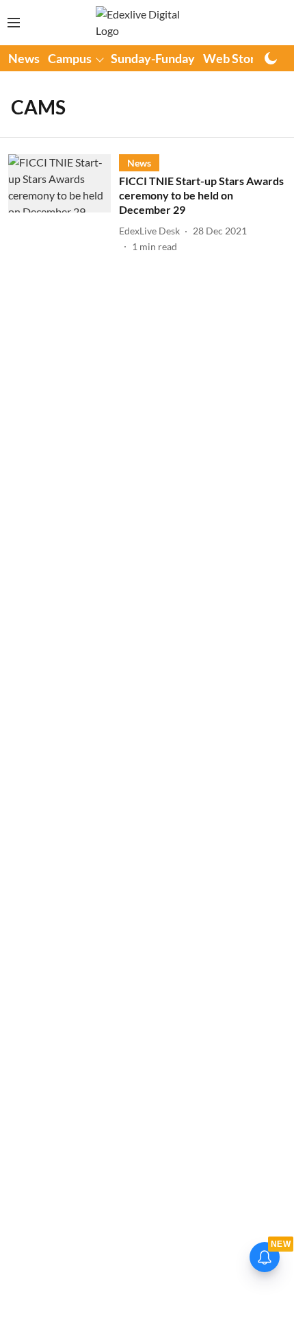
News (24, 58)
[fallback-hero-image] (63, 203)
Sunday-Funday (153, 58)
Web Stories (237, 58)
